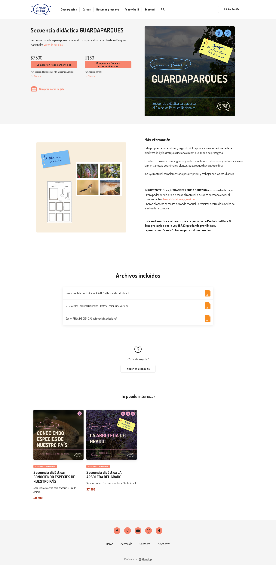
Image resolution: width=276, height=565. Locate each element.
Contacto (145, 544)
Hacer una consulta (138, 368)
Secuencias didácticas (45, 466)
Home (109, 544)
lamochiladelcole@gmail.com (180, 199)
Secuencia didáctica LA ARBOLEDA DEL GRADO (103, 474)
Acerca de (126, 544)
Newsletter (164, 544)
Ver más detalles (53, 45)
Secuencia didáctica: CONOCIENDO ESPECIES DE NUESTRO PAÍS (54, 477)
